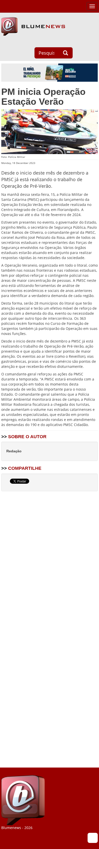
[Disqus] (49, 559)
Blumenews (33, 26)
